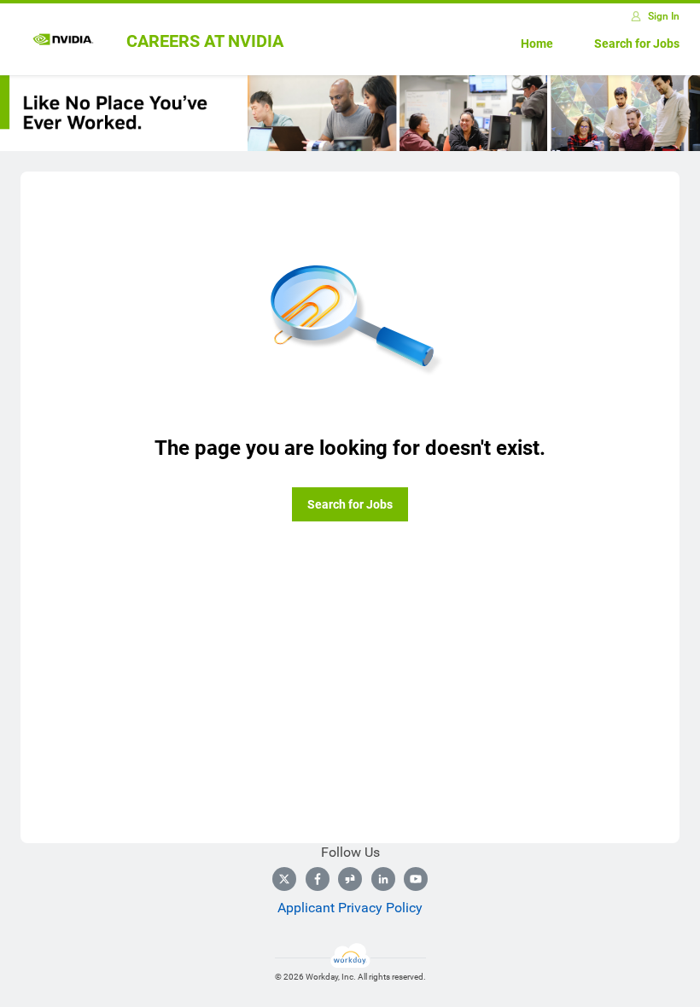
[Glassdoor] (350, 879)
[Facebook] (318, 879)
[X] (284, 879)
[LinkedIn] (383, 879)
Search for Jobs (637, 43)
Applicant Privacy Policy (350, 907)
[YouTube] (416, 879)
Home (537, 43)
